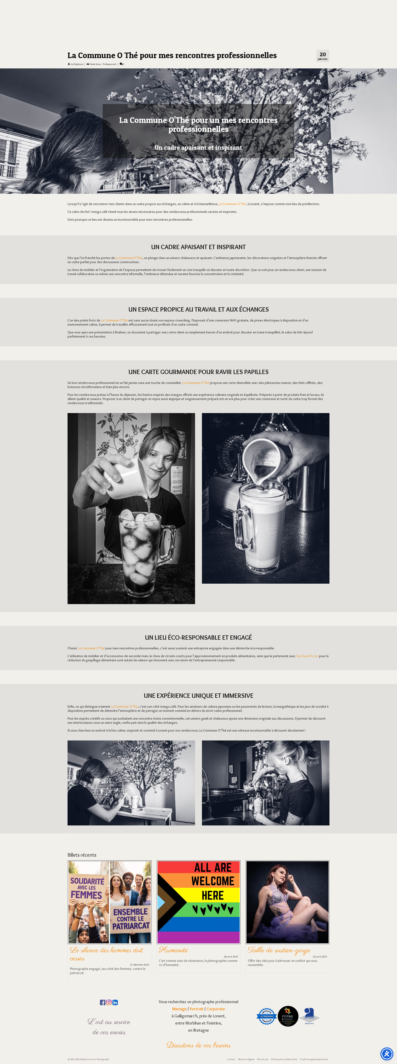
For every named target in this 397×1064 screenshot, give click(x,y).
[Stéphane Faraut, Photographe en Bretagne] (198, 13)
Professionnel (109, 52)
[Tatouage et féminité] (287, 891)
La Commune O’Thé (232, 192)
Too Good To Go (307, 644)
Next (325, 909)
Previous (72, 909)
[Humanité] (110, 891)
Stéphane (78, 52)
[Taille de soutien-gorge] (199, 891)
